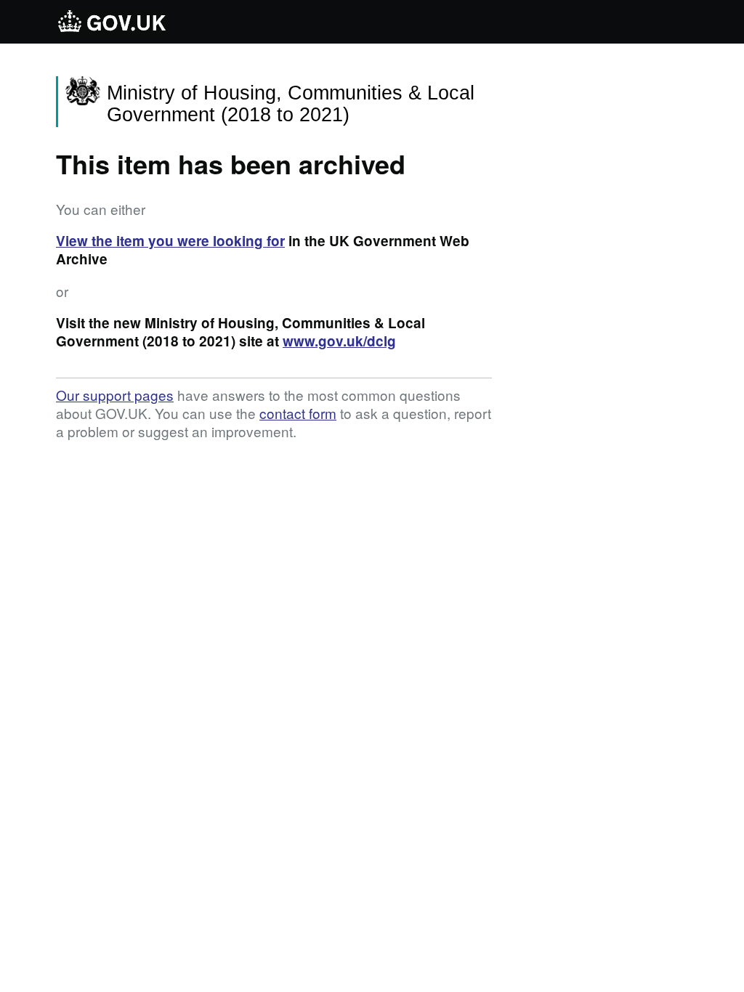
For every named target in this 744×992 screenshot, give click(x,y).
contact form (297, 413)
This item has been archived (230, 163)
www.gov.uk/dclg (339, 341)
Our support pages (115, 394)
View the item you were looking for (170, 241)
